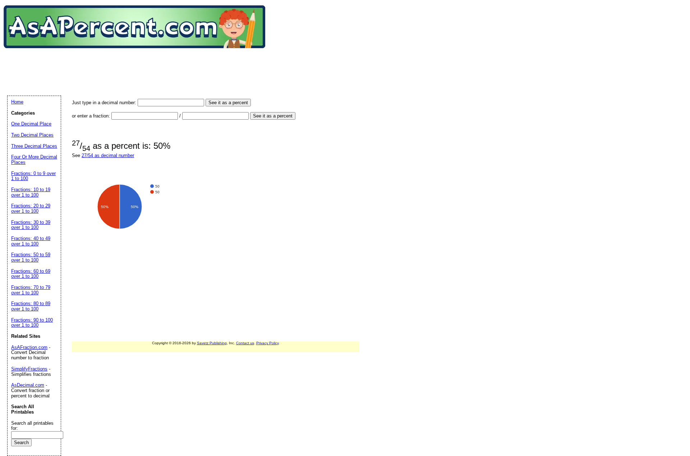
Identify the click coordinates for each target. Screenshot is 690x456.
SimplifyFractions (29, 369)
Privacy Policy (267, 343)
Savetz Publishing (212, 343)
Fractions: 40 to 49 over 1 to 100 (30, 241)
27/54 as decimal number (108, 155)
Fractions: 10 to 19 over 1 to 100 (30, 192)
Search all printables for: (32, 425)
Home (17, 102)
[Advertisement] (138, 64)
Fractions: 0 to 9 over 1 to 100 (33, 176)
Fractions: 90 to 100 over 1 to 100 (32, 322)
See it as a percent (228, 102)
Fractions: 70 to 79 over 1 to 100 (30, 290)
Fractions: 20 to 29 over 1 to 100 (30, 208)
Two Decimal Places (32, 135)
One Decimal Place (31, 123)
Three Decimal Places (34, 146)
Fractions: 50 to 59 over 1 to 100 (30, 257)
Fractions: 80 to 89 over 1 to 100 (30, 306)
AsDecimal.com (27, 385)
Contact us (245, 343)
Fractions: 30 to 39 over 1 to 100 (30, 225)
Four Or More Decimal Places (34, 159)
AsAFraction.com (29, 347)
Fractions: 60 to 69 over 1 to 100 (30, 273)
